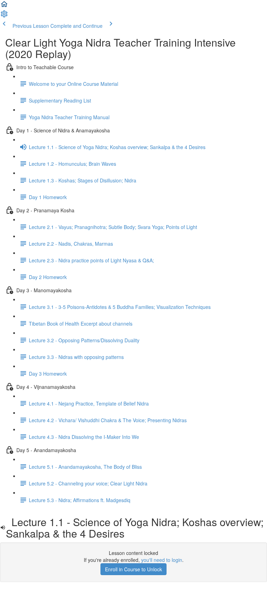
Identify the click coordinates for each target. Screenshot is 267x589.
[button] (4, 6)
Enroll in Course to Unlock (133, 569)
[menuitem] (4, 16)
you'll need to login (161, 559)
